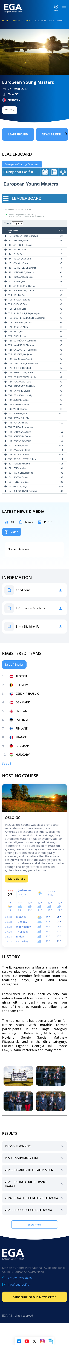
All (12, 522)
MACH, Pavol (19, 249)
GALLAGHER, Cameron (25, 350)
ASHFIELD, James (22, 436)
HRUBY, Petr (19, 295)
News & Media (52, 134)
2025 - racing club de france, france (26, 1184)
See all (6, 763)
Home (5, 20)
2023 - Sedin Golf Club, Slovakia (28, 1210)
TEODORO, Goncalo (23, 322)
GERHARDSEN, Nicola (24, 377)
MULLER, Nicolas (22, 240)
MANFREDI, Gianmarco (24, 345)
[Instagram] (42, 1341)
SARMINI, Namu (21, 413)
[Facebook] (19, 1341)
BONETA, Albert (20, 327)
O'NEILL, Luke (20, 336)
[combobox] (9, 110)
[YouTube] (27, 1341)
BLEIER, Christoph (22, 368)
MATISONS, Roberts (23, 473)
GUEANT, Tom (20, 304)
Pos (10, 230)
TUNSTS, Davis (20, 482)
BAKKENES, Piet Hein (24, 386)
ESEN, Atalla (19, 468)
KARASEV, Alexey (22, 432)
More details (16, 879)
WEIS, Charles (20, 409)
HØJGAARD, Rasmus (23, 272)
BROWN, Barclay (21, 300)
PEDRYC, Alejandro (23, 372)
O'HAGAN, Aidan (21, 404)
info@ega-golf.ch (19, 1284)
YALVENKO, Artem (22, 441)
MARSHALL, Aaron (22, 359)
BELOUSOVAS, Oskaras (25, 491)
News (29, 522)
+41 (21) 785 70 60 (20, 1278)
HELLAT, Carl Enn (22, 259)
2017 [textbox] (8, 110)
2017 (27, 20)
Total (61, 230)
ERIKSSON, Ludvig (22, 395)
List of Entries (14, 664)
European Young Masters (22, 164)
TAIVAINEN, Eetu (21, 391)
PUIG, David (19, 254)
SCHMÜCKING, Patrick (24, 341)
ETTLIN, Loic (19, 309)
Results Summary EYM (21, 1158)
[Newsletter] (50, 1341)
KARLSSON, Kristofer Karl (26, 363)
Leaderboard (18, 134)
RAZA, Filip (18, 331)
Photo (48, 522)
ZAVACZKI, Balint (21, 450)
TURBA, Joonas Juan (23, 427)
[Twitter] (34, 1341)
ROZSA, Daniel (20, 477)
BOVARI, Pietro (20, 281)
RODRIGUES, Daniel (23, 290)
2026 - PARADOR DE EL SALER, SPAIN (29, 1170)
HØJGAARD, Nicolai (23, 277)
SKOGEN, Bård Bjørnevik (25, 236)
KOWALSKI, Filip (21, 418)
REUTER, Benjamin (23, 354)
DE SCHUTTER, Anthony (25, 459)
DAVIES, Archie (20, 445)
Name (15, 230)
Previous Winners (18, 1146)
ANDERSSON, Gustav (24, 286)
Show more (34, 1224)
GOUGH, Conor (20, 263)
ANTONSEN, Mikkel (23, 245)
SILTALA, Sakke (21, 454)
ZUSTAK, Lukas (20, 400)
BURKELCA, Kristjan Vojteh (26, 313)
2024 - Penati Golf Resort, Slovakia (31, 1198)
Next (61, 134)
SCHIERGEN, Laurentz (24, 268)
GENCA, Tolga (20, 486)
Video (14, 532)
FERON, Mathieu (21, 464)
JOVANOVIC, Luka (22, 382)
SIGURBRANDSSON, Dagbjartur (29, 318)
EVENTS (16, 20)
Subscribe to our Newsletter (34, 1297)
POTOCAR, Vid (20, 423)
